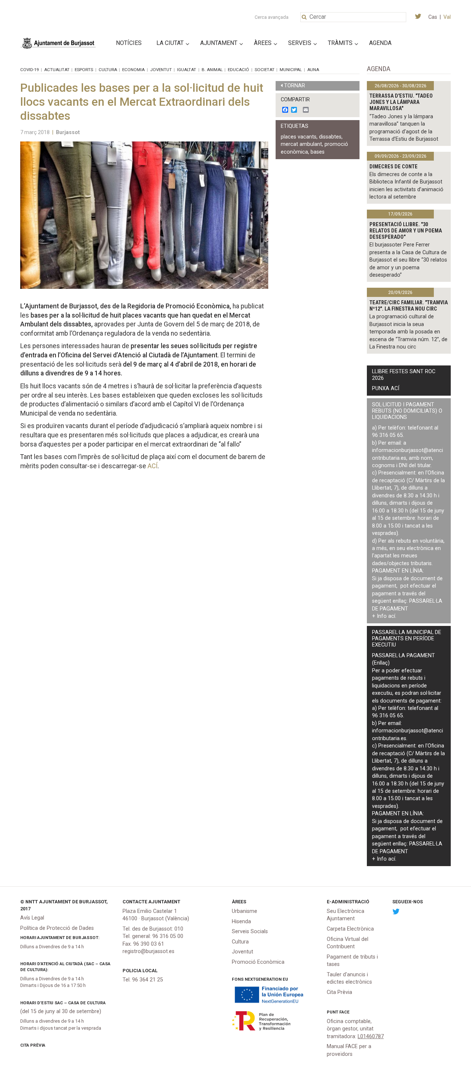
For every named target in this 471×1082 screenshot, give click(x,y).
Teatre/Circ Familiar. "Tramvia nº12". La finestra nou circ (408, 306)
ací (391, 616)
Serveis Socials (250, 931)
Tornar (294, 86)
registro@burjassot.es (148, 951)
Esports (84, 69)
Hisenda (241, 921)
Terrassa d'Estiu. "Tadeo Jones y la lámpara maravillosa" (401, 102)
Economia (133, 69)
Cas (432, 17)
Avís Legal (32, 918)
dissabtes (330, 137)
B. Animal (212, 69)
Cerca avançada (271, 17)
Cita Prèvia (32, 1045)
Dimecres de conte (393, 167)
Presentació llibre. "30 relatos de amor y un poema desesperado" (405, 231)
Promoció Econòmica (258, 962)
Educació (238, 69)
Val (447, 17)
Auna (313, 69)
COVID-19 (29, 69)
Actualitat (57, 69)
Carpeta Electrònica (350, 929)
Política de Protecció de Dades (57, 928)
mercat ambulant (301, 144)
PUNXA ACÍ (385, 388)
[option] (144, 215)
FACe (344, 1012)
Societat (265, 69)
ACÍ (152, 466)
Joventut (161, 69)
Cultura (108, 69)
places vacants (298, 137)
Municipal (291, 69)
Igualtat (186, 69)
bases (318, 152)
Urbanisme (244, 911)
